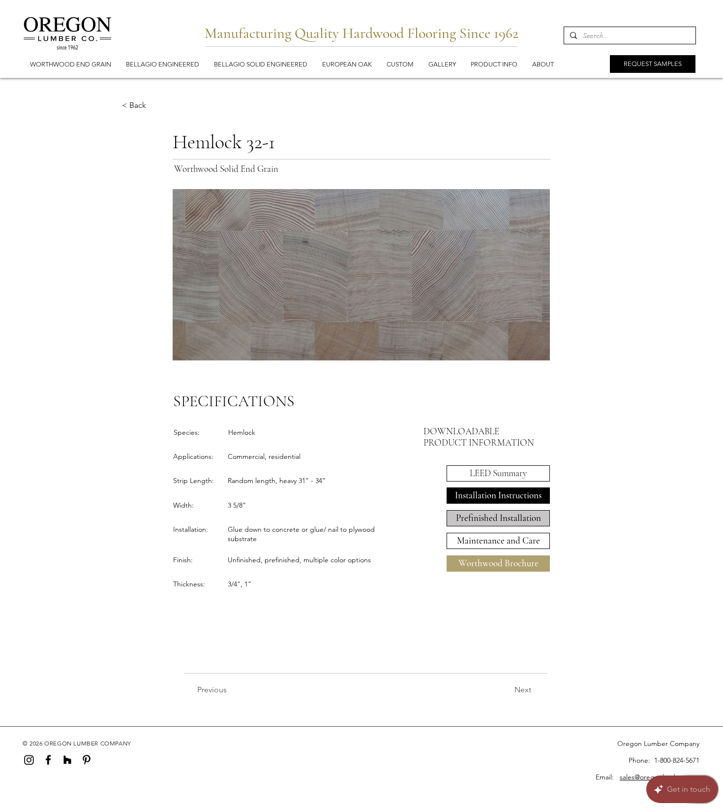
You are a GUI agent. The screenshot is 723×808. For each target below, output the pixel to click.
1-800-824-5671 (676, 760)
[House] (67, 759)
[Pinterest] (86, 759)
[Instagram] (29, 759)
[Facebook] (48, 759)
